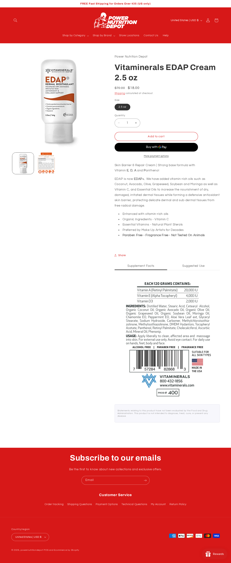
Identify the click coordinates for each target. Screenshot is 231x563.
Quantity (120, 115)
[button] (15, 20)
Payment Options (107, 504)
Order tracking (54, 504)
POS (46, 550)
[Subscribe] (145, 480)
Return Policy (177, 504)
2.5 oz (122, 107)
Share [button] (122, 255)
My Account (158, 504)
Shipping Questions (79, 504)
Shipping (120, 93)
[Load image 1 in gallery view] (23, 163)
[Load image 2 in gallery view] (46, 163)
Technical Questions (134, 504)
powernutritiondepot (32, 550)
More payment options (156, 156)
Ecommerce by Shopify (66, 550)
